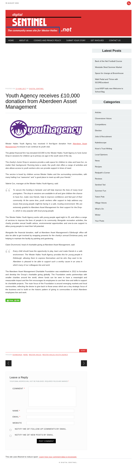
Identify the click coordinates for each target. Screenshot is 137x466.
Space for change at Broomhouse (109, 73)
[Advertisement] (46, 63)
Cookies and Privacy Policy (47, 40)
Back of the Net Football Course (108, 61)
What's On (99, 209)
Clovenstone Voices (103, 118)
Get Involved (97, 40)
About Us (23, 40)
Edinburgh (17, 355)
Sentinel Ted (100, 185)
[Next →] (84, 363)
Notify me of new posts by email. (34, 435)
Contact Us (115, 40)
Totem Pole (99, 197)
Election (98, 130)
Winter (97, 215)
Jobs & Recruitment (103, 136)
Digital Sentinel (36, 89)
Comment (19, 388)
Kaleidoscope (100, 142)
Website (17, 423)
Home (11, 40)
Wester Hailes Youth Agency (55, 355)
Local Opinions (101, 155)
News (83, 351)
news (25, 355)
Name (16, 411)
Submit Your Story (75, 40)
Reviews (98, 179)
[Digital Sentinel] (43, 33)
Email (16, 417)
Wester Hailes (35, 355)
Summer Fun (100, 191)
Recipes (98, 167)
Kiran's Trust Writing (103, 148)
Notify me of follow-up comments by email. (41, 429)
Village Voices (101, 203)
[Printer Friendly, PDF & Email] (12, 301)
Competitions (100, 124)
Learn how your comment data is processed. (58, 457)
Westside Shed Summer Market (108, 67)
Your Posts (99, 221)
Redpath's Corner (102, 173)
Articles (98, 112)
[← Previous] (8, 363)
